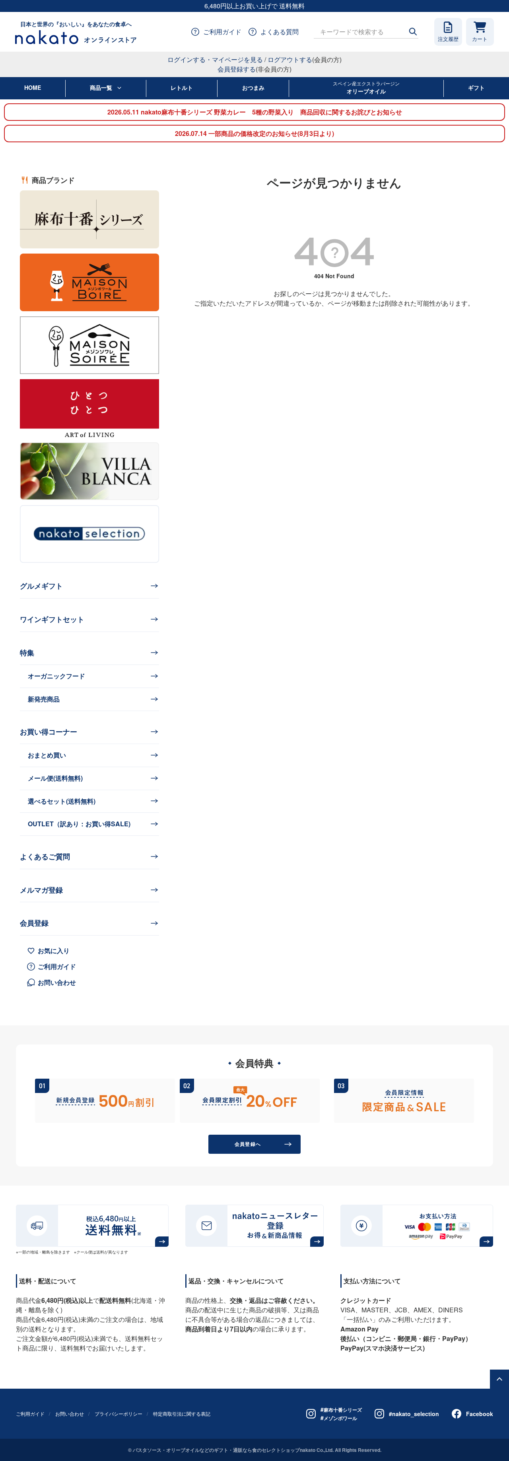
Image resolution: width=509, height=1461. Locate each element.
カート (480, 39)
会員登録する (237, 69)
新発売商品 (44, 698)
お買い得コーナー (48, 732)
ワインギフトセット (52, 619)
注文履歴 (448, 39)
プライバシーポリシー (118, 1413)
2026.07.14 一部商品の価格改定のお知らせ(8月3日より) (254, 133)
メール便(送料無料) (55, 778)
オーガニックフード (56, 675)
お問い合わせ (57, 982)
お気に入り (54, 950)
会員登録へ (248, 1143)
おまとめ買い (47, 755)
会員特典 (254, 1063)
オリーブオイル (366, 87)
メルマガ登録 (41, 890)
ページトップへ (499, 1379)
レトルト (182, 87)
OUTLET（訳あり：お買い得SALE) (79, 823)
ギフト (476, 87)
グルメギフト (41, 586)
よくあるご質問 (45, 856)
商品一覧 (101, 87)
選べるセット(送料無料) (61, 801)
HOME (32, 87)
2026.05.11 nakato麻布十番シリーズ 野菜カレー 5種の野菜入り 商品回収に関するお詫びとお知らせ (254, 111)
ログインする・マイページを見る (215, 59)
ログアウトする (290, 59)
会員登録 (34, 923)
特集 (27, 652)
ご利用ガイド (57, 966)
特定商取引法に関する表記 (181, 1413)
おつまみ (253, 87)
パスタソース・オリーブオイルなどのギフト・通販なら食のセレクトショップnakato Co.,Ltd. (233, 1449)
